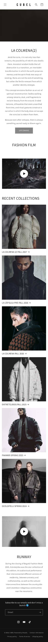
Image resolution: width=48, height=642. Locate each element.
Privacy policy (12, 636)
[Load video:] (24, 174)
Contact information (37, 633)
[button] (5, 4)
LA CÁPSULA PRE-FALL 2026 (15, 302)
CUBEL (12, 632)
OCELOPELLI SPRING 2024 (14, 506)
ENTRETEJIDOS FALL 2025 (14, 404)
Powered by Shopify (20, 632)
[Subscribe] (40, 612)
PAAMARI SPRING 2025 (12, 455)
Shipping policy (37, 636)
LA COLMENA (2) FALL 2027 (14, 251)
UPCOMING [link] (24, 130)
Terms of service (24, 636)
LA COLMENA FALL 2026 (13, 353)
